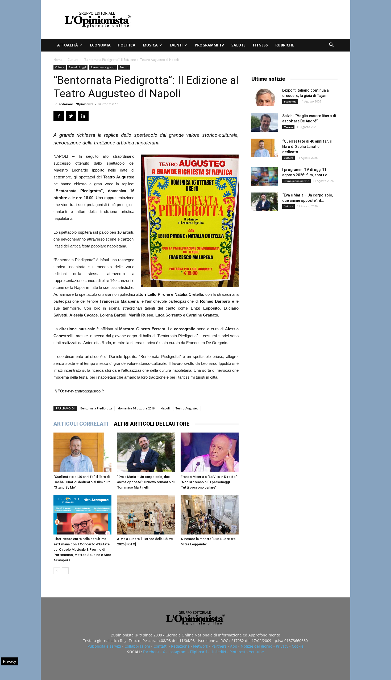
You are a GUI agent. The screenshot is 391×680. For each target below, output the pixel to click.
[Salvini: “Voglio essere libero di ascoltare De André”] (264, 122)
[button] (331, 45)
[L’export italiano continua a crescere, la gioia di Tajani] (264, 97)
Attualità (67, 45)
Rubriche (284, 45)
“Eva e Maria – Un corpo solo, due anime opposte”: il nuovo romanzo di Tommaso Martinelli (145, 482)
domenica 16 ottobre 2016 (136, 408)
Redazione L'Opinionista (76, 104)
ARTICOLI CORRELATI (81, 424)
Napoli (165, 408)
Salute (238, 45)
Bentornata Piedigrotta (96, 408)
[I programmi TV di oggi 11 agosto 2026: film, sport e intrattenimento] (264, 176)
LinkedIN (218, 651)
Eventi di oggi (77, 67)
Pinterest (238, 651)
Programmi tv (209, 45)
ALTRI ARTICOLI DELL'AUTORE (152, 424)
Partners (219, 646)
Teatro (124, 67)
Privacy (282, 646)
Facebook (151, 651)
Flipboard (198, 651)
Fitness (260, 45)
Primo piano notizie (296, 181)
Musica (150, 45)
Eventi (176, 45)
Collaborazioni (137, 646)
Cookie (297, 646)
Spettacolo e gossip (102, 67)
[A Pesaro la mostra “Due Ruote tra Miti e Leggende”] (210, 514)
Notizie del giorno (256, 646)
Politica (126, 45)
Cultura (73, 59)
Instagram (177, 651)
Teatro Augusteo (187, 408)
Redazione (180, 646)
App (233, 646)
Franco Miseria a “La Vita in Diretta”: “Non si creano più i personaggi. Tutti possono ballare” (209, 482)
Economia (100, 45)
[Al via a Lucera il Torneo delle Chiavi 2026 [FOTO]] (146, 514)
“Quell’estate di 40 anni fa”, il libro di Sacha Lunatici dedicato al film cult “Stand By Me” (81, 482)
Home (58, 59)
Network (200, 646)
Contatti (160, 646)
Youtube (256, 651)
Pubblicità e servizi (104, 646)
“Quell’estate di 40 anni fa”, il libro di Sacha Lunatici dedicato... (307, 146)
